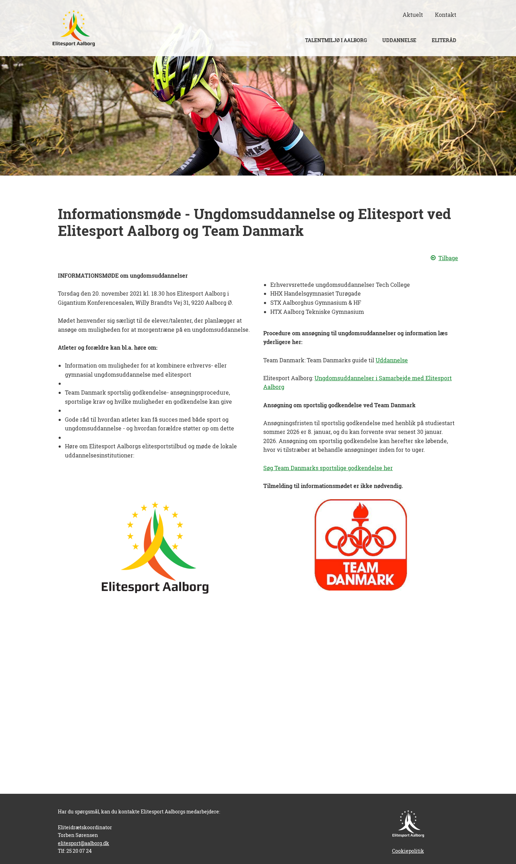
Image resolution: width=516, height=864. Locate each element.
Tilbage (448, 258)
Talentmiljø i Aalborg (336, 40)
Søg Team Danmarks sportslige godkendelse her (328, 467)
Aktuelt (413, 14)
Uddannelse (399, 40)
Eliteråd (444, 40)
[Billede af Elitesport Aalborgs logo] (74, 28)
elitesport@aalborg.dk (83, 843)
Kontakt (445, 14)
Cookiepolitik (408, 850)
